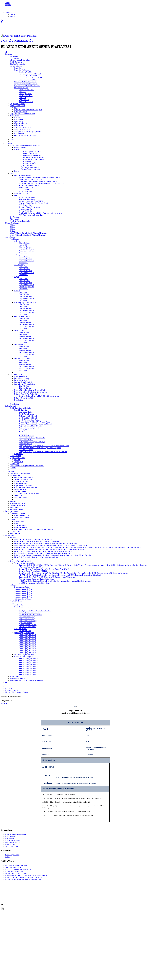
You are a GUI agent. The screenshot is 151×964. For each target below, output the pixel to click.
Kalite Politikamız (20, 112)
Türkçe (7, 3)
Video (12, 603)
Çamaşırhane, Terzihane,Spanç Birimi (27, 131)
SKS (15, 108)
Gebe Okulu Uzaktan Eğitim (29, 493)
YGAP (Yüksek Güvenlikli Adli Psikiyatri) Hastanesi (28, 233)
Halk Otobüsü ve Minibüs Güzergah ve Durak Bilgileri (33, 529)
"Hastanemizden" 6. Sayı (23, 589)
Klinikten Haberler (25, 247)
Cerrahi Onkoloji (20, 330)
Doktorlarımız (23, 253)
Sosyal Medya (15, 533)
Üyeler (16, 149)
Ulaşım (12, 519)
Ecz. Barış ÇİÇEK (25, 72)
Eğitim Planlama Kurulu (27, 197)
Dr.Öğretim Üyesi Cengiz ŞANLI (30, 169)
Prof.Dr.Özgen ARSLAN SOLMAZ (31, 157)
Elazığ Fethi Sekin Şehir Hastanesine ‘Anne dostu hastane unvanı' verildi (44, 446)
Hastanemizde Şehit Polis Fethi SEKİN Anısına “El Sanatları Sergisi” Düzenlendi (47, 577)
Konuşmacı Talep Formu (27, 199)
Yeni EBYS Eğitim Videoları (24, 655)
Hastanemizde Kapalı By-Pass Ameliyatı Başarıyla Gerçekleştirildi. (37, 541)
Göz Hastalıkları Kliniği (27, 617)
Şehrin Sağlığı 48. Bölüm (27, 637)
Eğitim (12, 173)
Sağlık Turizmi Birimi (17, 458)
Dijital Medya (10, 535)
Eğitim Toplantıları (25, 191)
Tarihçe (16, 58)
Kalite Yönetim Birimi (17, 106)
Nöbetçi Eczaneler (20, 483)
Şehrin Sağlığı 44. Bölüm (27, 645)
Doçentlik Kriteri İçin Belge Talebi (31, 201)
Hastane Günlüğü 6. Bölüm (28, 664)
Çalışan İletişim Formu (22, 517)
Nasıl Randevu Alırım (21, 481)
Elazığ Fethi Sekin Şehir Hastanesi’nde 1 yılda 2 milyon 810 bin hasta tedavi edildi (43, 551)
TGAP (12, 139)
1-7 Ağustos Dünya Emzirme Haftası (31, 567)
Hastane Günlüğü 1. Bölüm (28, 674)
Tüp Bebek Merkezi (26, 450)
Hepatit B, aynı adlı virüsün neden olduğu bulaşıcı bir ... (24, 877)
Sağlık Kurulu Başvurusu (23, 485)
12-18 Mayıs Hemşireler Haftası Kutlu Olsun (34, 583)
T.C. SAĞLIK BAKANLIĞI (17, 40)
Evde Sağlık (18, 400)
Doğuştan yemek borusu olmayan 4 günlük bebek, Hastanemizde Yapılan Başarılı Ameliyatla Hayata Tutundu (52, 555)
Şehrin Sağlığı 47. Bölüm (27, 639)
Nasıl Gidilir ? (23, 245)
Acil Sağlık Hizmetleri (17, 503)
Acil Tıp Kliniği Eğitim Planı (29, 185)
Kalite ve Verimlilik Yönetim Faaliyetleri (28, 110)
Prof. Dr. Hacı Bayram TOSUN (30, 151)
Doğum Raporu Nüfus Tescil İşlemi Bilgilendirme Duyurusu (40, 448)
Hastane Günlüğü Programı (23, 657)
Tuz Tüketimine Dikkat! (13, 867)
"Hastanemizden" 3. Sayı (23, 595)
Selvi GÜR (22, 98)
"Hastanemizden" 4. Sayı (23, 593)
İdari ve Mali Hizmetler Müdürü (25, 82)
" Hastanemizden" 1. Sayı (23, 599)
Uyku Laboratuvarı (25, 623)
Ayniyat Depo (19, 122)
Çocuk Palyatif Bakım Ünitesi (24, 384)
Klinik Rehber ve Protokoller (20, 221)
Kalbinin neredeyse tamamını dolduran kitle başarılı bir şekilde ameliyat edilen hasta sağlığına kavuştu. (49, 549)
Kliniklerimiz (14, 239)
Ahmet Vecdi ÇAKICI (26, 90)
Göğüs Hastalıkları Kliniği (28, 621)
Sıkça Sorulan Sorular (26, 249)
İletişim (16, 171)
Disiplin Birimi (19, 133)
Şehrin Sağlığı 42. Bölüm (27, 649)
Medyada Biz (14, 537)
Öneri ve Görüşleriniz (17, 513)
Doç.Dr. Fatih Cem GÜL (27, 163)
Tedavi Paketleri (15, 456)
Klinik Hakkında (24, 243)
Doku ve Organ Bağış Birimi (24, 398)
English (8, 5)
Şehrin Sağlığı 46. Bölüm (27, 641)
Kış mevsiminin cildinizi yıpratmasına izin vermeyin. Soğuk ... (27, 875)
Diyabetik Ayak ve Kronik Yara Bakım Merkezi (30, 392)
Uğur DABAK (24, 100)
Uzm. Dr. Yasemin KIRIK (28, 80)
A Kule (12, 225)
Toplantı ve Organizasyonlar (24, 563)
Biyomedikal (18, 126)
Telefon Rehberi (15, 531)
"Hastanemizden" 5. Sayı (23, 591)
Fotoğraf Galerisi (16, 601)
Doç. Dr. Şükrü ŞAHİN (27, 165)
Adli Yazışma (18, 120)
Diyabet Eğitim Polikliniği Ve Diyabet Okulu (30, 390)
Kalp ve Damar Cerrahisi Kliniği (30, 613)
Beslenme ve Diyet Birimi (23, 380)
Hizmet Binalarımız (12, 223)
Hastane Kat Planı (20, 527)
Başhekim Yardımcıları (22, 70)
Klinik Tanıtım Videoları (22, 607)
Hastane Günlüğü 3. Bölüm (28, 670)
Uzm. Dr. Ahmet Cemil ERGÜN (30, 74)
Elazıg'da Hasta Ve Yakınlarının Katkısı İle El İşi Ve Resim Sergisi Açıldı (44, 569)
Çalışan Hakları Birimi (22, 129)
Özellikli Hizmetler (16, 374)
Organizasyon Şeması (17, 104)
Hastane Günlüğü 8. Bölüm (28, 660)
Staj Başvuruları (15, 217)
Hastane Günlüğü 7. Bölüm (28, 662)
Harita (16, 523)
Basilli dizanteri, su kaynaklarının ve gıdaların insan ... (24, 879)
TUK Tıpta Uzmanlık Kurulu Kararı (31, 215)
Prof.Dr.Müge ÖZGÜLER (28, 153)
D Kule (12, 231)
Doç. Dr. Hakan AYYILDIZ (29, 161)
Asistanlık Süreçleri (21, 193)
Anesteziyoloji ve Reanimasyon (25, 303)
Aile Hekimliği (19, 265)
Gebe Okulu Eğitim (21, 491)
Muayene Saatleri (20, 489)
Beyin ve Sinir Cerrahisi (22, 316)
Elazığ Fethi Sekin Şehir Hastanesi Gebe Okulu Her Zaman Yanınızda (43, 452)
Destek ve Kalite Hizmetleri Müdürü (27, 86)
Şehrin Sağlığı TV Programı (24, 633)
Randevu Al (14, 501)
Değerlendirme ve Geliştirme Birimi (22, 114)
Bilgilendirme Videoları (18, 678)
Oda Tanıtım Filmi (20, 497)
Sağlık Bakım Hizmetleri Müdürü (25, 84)
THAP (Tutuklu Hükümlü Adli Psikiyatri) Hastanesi (28, 235)
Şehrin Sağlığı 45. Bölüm (27, 643)
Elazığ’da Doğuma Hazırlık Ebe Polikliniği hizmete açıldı (39, 396)
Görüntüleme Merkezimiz (27, 625)
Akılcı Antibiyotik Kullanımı (15, 871)
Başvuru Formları (20, 147)
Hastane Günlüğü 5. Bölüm (28, 666)
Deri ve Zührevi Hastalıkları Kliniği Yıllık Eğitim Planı (38, 181)
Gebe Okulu (23, 434)
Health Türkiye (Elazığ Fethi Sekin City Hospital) (27, 466)
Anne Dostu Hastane (21, 376)
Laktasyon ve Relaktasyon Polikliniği (32, 442)
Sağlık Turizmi (10, 406)
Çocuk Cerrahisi (20, 344)
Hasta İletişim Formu (21, 515)
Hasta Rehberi (15, 476)
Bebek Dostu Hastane (21, 378)
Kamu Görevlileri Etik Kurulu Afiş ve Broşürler (26, 680)
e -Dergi (12, 585)
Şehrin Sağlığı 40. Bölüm (27, 653)
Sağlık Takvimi (15, 676)
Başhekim (17, 68)
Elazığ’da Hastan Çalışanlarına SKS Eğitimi (34, 571)
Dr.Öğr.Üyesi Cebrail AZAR (29, 167)
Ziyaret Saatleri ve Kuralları (23, 480)
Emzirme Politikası (25, 444)
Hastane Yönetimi (16, 66)
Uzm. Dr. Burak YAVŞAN (28, 76)
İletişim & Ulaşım (11, 511)
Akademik (9, 143)
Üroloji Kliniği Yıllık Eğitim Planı (30, 179)
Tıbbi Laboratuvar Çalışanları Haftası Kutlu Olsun (36, 579)
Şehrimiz (13, 468)
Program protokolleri (26, 209)
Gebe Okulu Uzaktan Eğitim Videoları (32, 438)
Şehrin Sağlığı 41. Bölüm (27, 651)
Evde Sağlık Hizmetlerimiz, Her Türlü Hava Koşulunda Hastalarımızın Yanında (42, 553)
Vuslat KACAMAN (26, 102)
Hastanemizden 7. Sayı (22, 587)
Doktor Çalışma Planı (26, 251)
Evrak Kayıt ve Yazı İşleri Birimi (25, 135)
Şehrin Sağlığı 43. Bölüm (27, 647)
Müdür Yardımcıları (21, 88)
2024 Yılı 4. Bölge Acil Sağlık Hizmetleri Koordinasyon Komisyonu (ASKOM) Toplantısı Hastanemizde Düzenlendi (60, 575)
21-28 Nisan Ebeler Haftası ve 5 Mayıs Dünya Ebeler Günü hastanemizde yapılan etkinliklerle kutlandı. (55, 581)
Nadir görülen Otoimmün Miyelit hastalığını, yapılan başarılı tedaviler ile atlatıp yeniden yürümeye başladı (51, 545)
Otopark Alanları (20, 525)
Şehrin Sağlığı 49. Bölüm (27, 635)
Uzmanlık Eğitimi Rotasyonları (29, 207)
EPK (16, 195)
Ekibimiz (17, 460)
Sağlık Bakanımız (16, 62)
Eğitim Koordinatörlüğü (22, 175)
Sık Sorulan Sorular (16, 509)
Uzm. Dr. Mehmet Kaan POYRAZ (31, 78)
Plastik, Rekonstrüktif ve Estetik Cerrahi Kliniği (35, 611)
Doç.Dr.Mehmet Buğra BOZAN (30, 155)
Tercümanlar (18, 462)
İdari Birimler (14, 116)
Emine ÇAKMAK (25, 94)
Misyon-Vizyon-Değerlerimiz (20, 60)
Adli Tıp (17, 255)
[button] (8, 12)
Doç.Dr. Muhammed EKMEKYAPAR (32, 159)
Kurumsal (8, 54)
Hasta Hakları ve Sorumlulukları (25, 487)
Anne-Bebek (14, 404)
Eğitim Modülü (15, 219)
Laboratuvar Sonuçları (17, 505)
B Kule (12, 227)
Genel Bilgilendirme (12, 855)
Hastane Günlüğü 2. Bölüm (28, 672)
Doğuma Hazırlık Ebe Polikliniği (25, 394)
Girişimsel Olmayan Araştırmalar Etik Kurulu (25, 145)
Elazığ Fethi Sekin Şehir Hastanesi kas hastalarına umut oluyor (36, 557)
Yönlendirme (9, 472)
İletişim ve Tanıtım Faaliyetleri (20, 561)
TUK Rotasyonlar (25, 205)
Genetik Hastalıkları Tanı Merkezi (30, 615)
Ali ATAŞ (22, 92)
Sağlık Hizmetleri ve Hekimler (20, 408)
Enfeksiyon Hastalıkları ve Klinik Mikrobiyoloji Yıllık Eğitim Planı (42, 183)
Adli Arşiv (17, 118)
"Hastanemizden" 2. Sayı (23, 597)
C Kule (12, 229)
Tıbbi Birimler (10, 237)
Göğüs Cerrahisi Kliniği (27, 619)
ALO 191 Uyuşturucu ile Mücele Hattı (18, 869)
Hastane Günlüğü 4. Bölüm (28, 668)
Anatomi (17, 291)
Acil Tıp (17, 241)
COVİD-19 (18, 495)
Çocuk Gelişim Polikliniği (23, 382)
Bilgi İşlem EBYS (20, 124)
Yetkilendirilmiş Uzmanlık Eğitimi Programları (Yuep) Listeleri (40, 213)
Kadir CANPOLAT (25, 96)
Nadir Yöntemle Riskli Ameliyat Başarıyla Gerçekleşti (33, 539)
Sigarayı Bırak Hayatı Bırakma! (16, 873)
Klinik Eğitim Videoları (27, 187)
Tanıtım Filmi (14, 464)
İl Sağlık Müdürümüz (17, 64)
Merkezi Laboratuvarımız (27, 627)
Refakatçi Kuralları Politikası (24, 478)
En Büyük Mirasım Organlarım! (16, 865)
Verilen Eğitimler (24, 189)
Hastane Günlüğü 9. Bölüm (28, 658)
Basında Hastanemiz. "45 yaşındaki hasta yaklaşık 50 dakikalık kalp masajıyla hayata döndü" (46, 543)
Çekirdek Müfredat (25, 211)
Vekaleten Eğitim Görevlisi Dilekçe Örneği (34, 203)
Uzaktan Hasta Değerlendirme (20, 474)
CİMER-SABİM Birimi (22, 127)
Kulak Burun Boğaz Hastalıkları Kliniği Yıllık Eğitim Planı (39, 177)
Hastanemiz (14, 56)
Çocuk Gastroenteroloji (22, 358)
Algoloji (17, 277)
